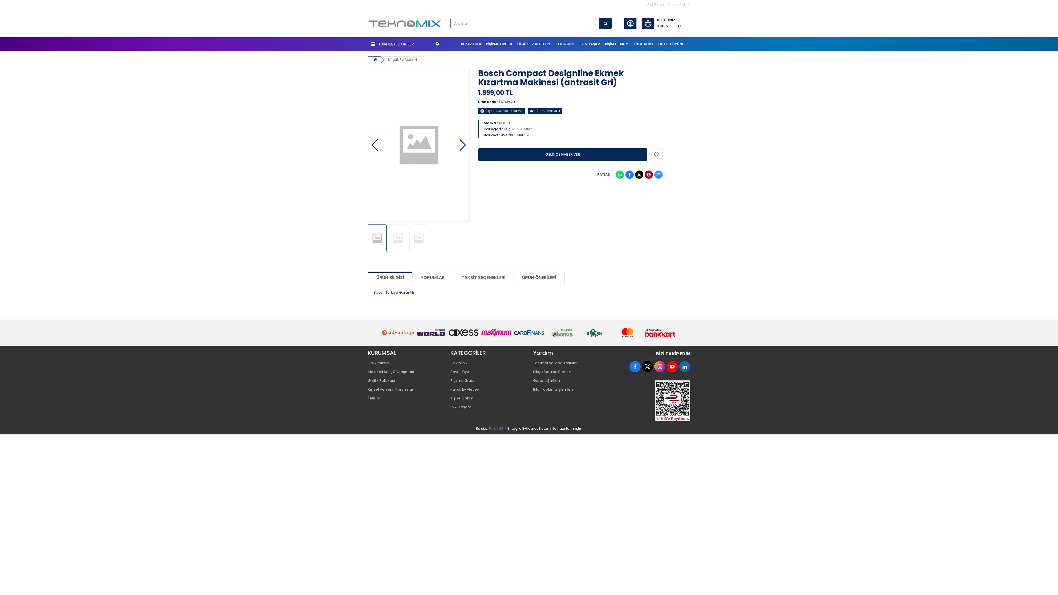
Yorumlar (433, 277)
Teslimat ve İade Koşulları (556, 363)
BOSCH (505, 123)
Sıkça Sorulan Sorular (552, 371)
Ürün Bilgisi (390, 277)
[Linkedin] (684, 366)
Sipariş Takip (678, 4)
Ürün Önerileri (539, 277)
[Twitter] (639, 175)
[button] (375, 145)
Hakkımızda (378, 363)
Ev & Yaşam (460, 407)
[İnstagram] (659, 366)
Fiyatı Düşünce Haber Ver (505, 111)
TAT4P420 (507, 101)
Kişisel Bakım (461, 398)
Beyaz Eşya (460, 371)
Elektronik (459, 363)
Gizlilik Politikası (381, 380)
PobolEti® (498, 428)
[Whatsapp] (620, 175)
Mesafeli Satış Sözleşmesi (391, 371)
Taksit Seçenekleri (483, 277)
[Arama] (605, 23)
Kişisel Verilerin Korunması (391, 389)
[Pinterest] (649, 175)
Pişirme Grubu (463, 380)
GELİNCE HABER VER (562, 154)
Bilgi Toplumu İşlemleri (553, 389)
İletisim (374, 398)
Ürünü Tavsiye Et (548, 111)
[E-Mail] (658, 175)
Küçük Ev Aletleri (402, 59)
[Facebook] (629, 175)
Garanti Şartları (546, 380)
